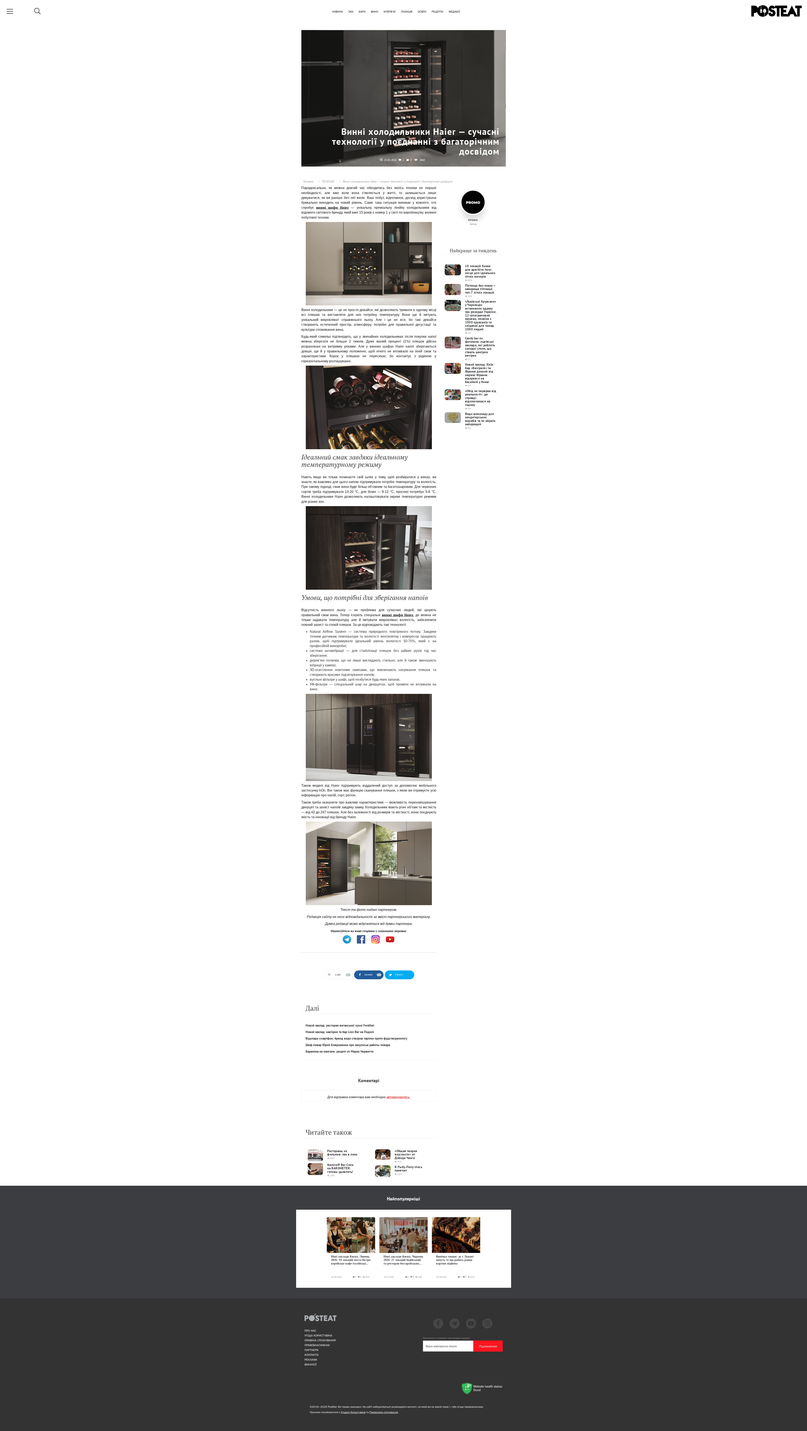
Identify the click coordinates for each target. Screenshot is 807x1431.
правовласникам (317, 1345)
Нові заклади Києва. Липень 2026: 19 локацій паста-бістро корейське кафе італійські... (351, 1260)
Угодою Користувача (353, 1412)
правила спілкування (320, 1340)
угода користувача (318, 1335)
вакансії (311, 1364)
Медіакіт (454, 12)
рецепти (437, 12)
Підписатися (488, 1346)
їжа (350, 12)
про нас (310, 1330)
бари (362, 12)
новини (337, 12)
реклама (311, 1359)
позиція (406, 12)
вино (374, 12)
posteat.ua (372, 930)
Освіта (422, 12)
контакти (311, 1354)
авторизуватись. (398, 1097)
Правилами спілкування (383, 1412)
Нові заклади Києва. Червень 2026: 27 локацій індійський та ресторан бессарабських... (403, 1260)
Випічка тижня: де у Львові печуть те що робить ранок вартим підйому (454, 1260)
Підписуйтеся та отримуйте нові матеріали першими (446, 1338)
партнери (311, 1350)
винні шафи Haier (332, 207)
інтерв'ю (390, 12)
